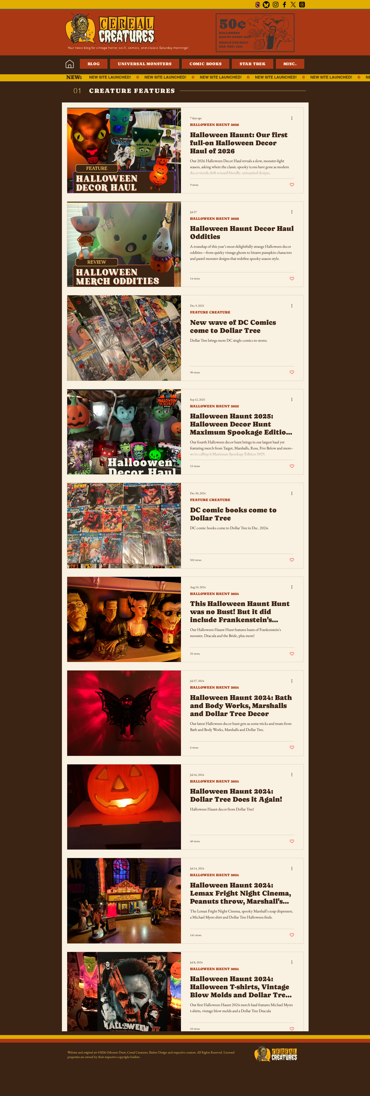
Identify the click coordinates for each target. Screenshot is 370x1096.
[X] (293, 4)
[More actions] (293, 118)
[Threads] (302, 4)
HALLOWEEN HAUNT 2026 (214, 125)
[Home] (69, 64)
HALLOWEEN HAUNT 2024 (214, 594)
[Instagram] (275, 4)
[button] (290, 64)
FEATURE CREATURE (210, 312)
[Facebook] (284, 4)
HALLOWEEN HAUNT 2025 (214, 406)
